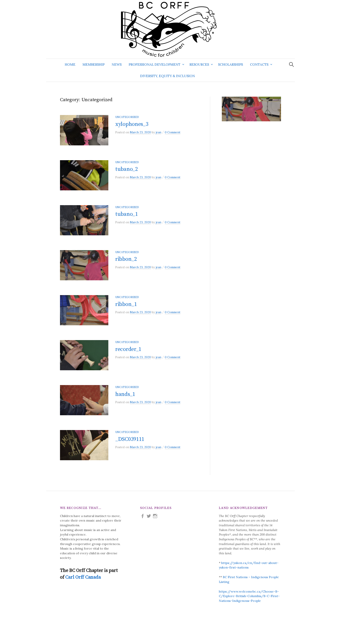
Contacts (259, 64)
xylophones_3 (131, 124)
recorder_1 (128, 349)
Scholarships (230, 64)
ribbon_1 (126, 304)
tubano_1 (126, 214)
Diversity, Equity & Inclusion (167, 76)
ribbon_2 (126, 259)
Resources (199, 64)
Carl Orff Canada (83, 577)
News (117, 64)
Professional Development (154, 64)
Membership (93, 64)
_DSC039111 (129, 439)
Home (70, 64)
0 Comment (172, 132)
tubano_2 (126, 169)
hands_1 (125, 394)
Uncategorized (127, 117)
